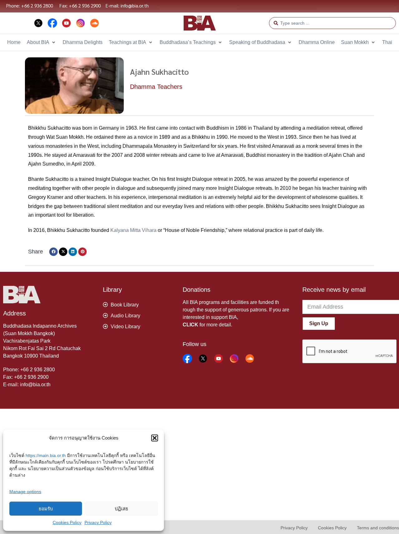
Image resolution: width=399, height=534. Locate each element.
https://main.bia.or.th (46, 455)
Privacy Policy (98, 522)
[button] (154, 438)
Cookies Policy (67, 522)
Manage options (25, 491)
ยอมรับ (46, 508)
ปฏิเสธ (121, 508)
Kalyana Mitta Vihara (133, 230)
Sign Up (318, 323)
